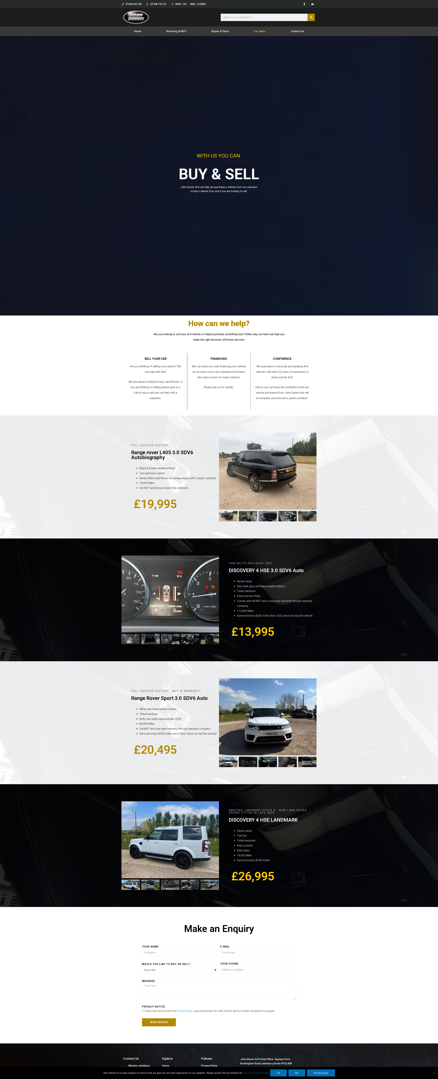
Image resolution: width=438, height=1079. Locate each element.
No (296, 1072)
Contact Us (297, 31)
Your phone (229, 963)
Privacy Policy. (185, 1010)
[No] (433, 1073)
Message (148, 981)
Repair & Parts (220, 31)
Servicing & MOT (176, 31)
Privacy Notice (153, 1006)
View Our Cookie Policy (256, 1072)
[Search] (311, 17)
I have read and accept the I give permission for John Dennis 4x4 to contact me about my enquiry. (210, 1010)
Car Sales (260, 31)
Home (137, 31)
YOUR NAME (150, 946)
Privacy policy (321, 1072)
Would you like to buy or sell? (166, 964)
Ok (278, 1072)
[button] (222, 471)
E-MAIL (225, 946)
